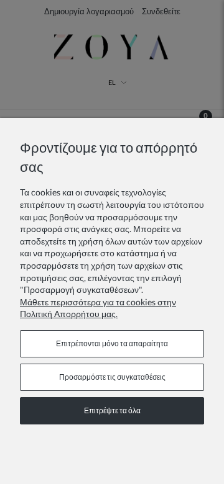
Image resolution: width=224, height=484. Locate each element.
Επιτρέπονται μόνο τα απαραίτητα (112, 343)
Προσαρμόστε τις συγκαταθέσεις (112, 377)
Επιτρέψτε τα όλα (112, 410)
